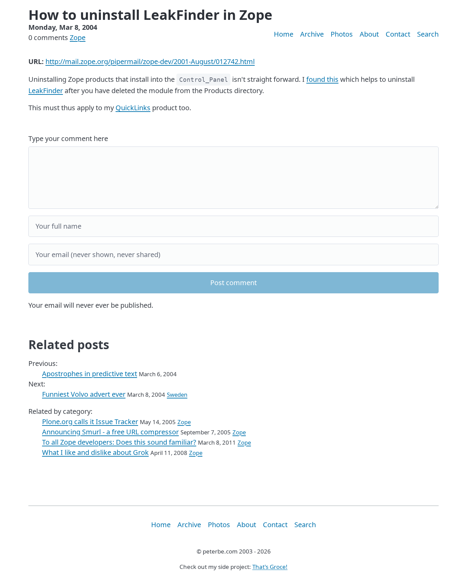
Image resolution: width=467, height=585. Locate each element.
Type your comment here (68, 138)
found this (322, 79)
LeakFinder (45, 90)
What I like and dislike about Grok (95, 452)
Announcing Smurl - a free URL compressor (110, 431)
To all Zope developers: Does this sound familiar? (119, 442)
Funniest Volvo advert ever (83, 394)
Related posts (68, 344)
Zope (77, 37)
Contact (398, 34)
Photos (342, 34)
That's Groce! (270, 567)
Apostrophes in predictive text (89, 373)
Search (428, 34)
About (369, 34)
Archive (312, 34)
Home (283, 34)
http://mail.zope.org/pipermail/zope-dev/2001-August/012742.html (150, 61)
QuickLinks (133, 107)
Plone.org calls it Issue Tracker (90, 421)
